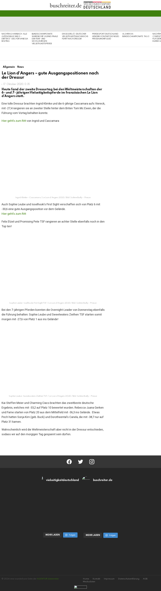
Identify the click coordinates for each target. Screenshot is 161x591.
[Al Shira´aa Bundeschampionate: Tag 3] (136, 24)
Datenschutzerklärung (128, 579)
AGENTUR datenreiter (48, 579)
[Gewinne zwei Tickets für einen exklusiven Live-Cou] (100, 498)
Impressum (109, 579)
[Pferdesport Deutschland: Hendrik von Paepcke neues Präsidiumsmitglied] (106, 24)
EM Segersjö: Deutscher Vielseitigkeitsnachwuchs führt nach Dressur (75, 36)
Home (86, 579)
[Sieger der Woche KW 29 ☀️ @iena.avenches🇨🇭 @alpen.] (100, 519)
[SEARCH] (157, 13)
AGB (145, 579)
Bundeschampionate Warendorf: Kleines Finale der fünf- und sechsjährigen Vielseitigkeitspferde (45, 39)
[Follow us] (152, 13)
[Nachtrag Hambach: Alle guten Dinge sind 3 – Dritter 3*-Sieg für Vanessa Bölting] (15, 24)
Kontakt (96, 579)
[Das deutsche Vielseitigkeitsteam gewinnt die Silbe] (60, 519)
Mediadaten (89, 582)
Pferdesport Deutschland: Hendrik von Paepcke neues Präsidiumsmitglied (105, 36)
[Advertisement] (135, 297)
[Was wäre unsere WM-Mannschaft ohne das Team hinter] (60, 498)
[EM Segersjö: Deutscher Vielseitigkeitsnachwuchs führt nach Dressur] (75, 24)
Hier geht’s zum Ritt (14, 120)
